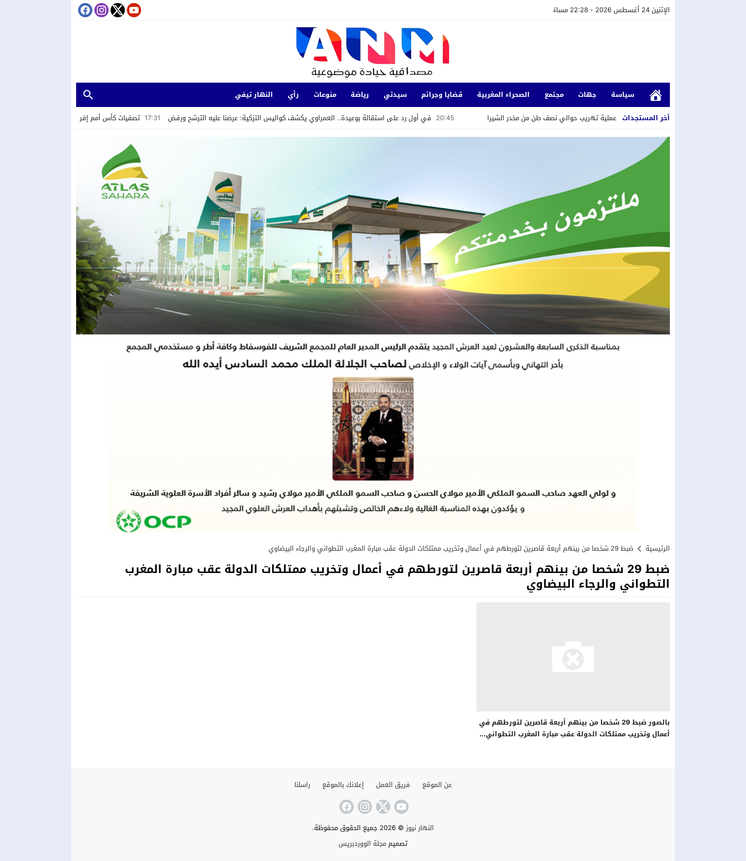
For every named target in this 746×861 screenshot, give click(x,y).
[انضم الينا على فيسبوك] (84, 10)
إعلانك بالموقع (343, 784)
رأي (293, 94)
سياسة (622, 94)
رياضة (360, 94)
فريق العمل (393, 784)
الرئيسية (655, 95)
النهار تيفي (254, 94)
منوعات (325, 94)
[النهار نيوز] (373, 53)
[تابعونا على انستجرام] (100, 10)
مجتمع (554, 94)
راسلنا (302, 784)
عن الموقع (437, 784)
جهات (587, 94)
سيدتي (395, 94)
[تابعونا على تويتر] (117, 10)
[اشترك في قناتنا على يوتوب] (133, 10)
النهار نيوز (420, 827)
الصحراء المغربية (503, 94)
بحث (88, 95)
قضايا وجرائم (441, 94)
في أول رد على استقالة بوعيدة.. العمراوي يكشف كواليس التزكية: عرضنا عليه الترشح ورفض (364, 118)
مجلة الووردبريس (362, 843)
